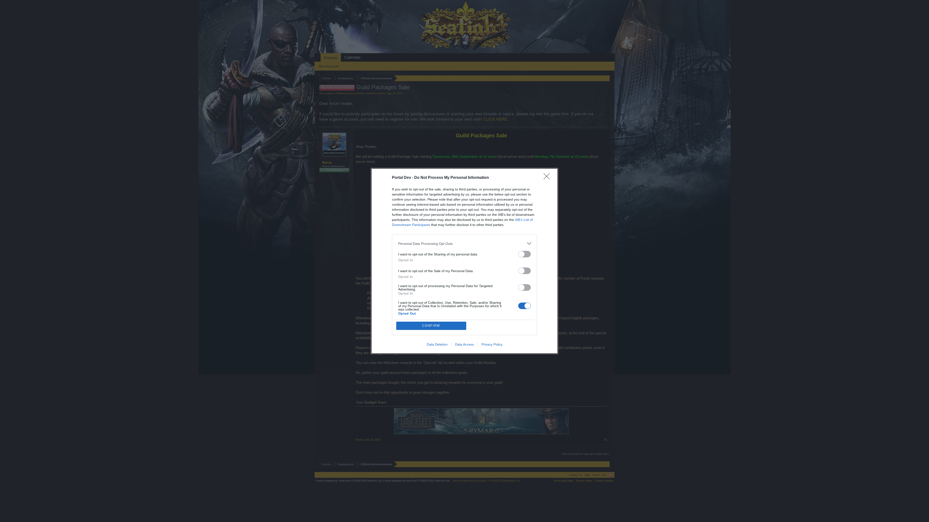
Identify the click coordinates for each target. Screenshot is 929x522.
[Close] (548, 177)
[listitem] (464, 243)
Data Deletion (437, 344)
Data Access (464, 344)
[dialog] (464, 261)
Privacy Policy (491, 344)
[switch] (524, 254)
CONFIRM (431, 325)
